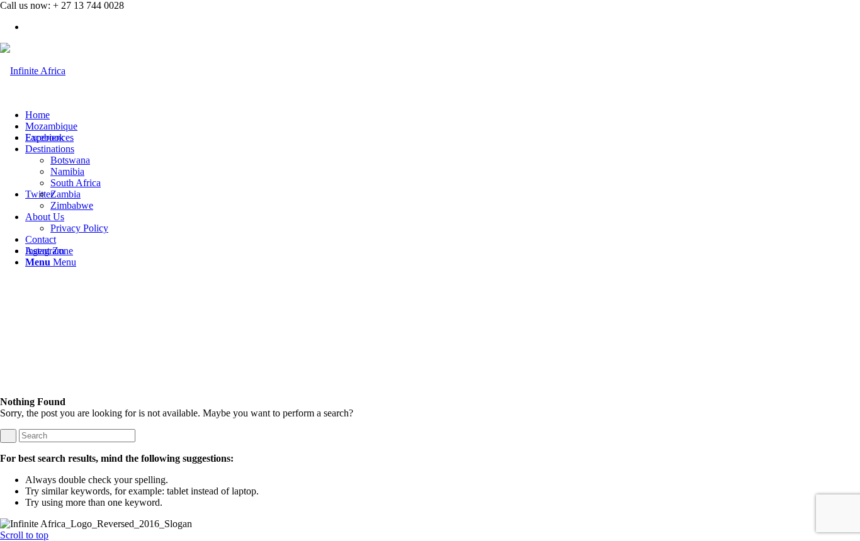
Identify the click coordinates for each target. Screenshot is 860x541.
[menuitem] (442, 115)
